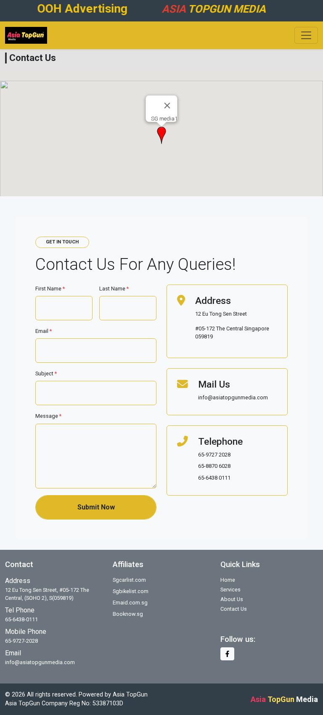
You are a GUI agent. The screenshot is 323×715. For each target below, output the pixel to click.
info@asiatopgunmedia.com (40, 662)
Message (48, 416)
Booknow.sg (128, 614)
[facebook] (227, 653)
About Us (231, 599)
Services (230, 589)
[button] (161, 135)
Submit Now (96, 507)
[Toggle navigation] (306, 35)
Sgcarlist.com (129, 580)
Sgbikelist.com (130, 591)
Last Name (114, 288)
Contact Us (233, 609)
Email (43, 331)
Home (227, 580)
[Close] (167, 105)
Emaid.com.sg (130, 602)
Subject (46, 373)
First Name (50, 288)
